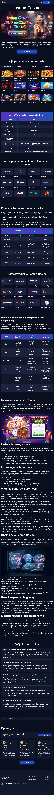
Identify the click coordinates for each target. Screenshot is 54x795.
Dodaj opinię (45, 735)
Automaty (45, 66)
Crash (32, 66)
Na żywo (19, 66)
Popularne (6, 66)
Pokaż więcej (27, 762)
